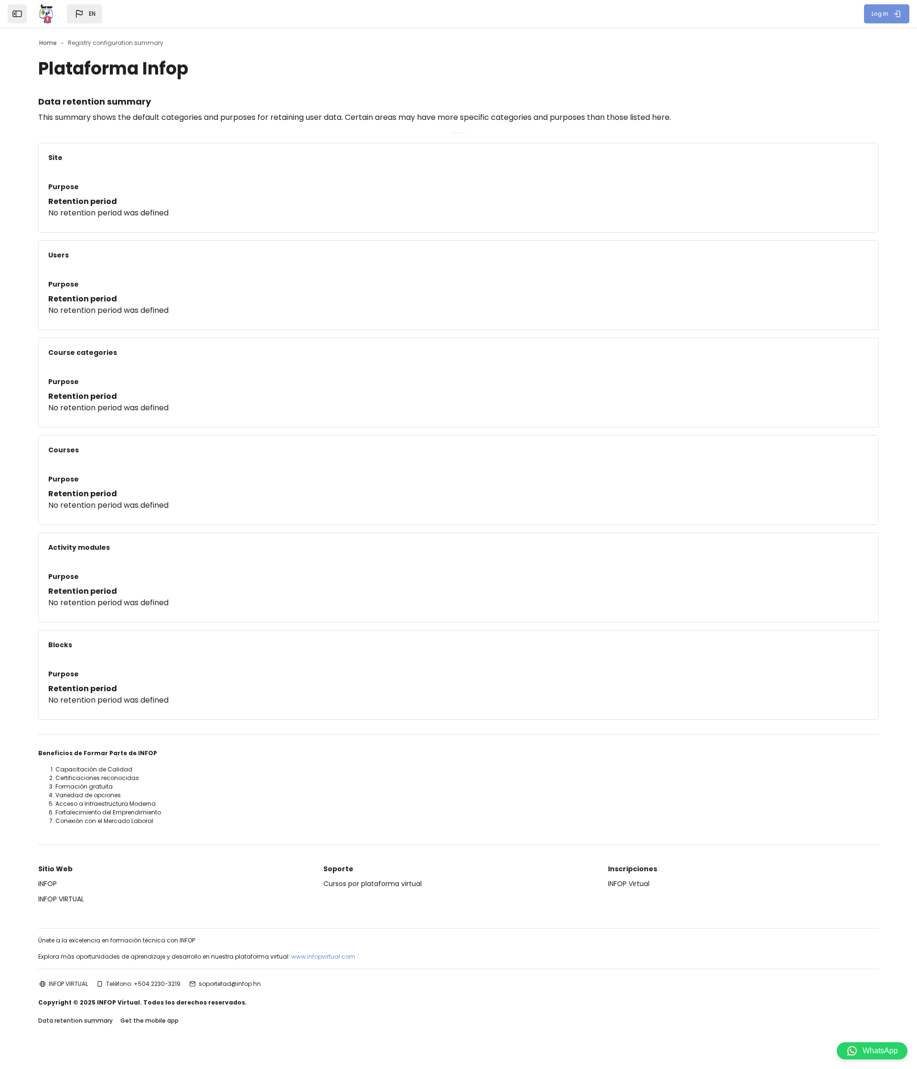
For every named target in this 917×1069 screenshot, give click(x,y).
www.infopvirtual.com (323, 956)
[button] (84, 13)
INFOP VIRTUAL (61, 899)
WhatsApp (880, 1051)
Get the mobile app (149, 1020)
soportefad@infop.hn (230, 984)
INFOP (47, 883)
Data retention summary (75, 1020)
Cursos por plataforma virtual (372, 883)
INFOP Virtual (629, 883)
